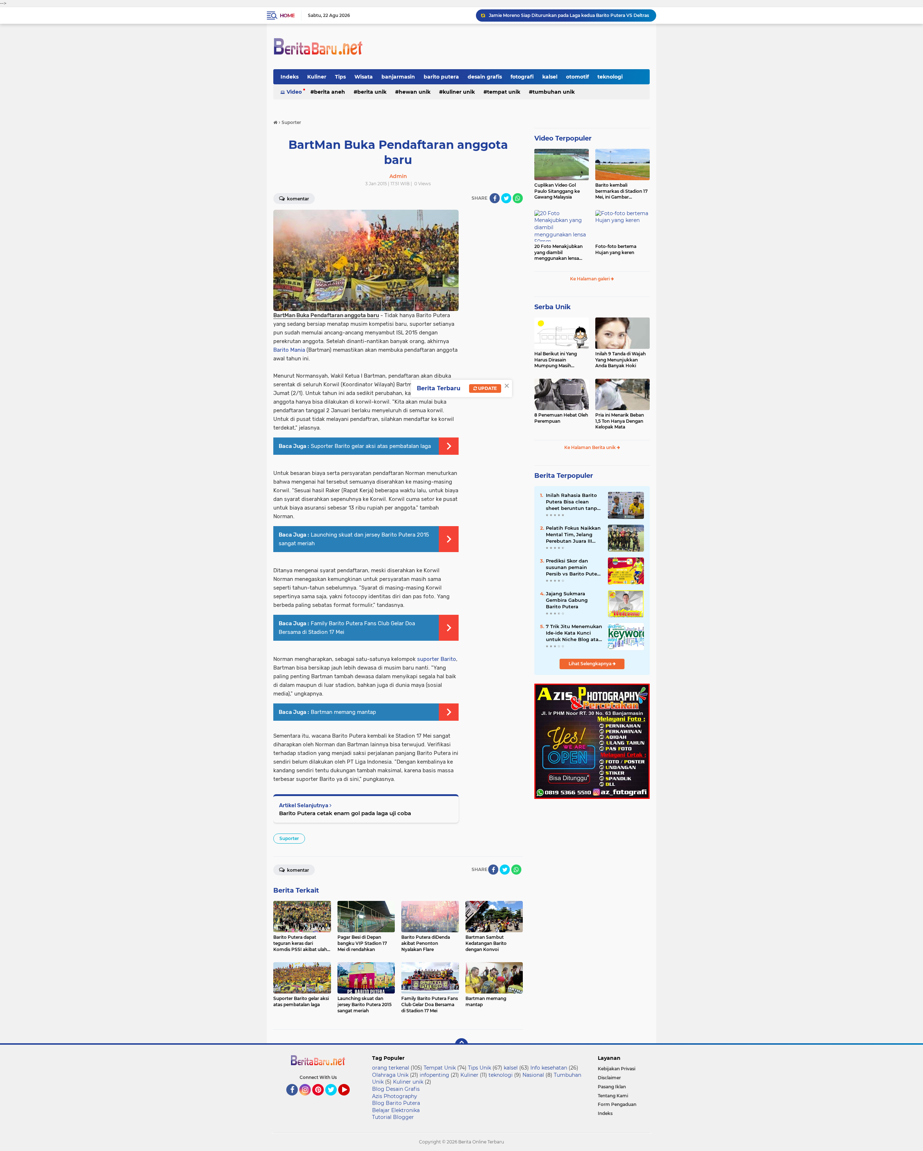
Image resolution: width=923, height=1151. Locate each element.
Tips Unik (479, 1068)
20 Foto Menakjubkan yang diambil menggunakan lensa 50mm (558, 253)
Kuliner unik (459, 92)
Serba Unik (552, 307)
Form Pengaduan (617, 1104)
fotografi (522, 77)
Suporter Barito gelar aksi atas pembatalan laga (371, 446)
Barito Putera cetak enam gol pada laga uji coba (345, 813)
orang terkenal (390, 1068)
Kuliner (316, 77)
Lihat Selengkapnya (591, 663)
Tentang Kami (613, 1095)
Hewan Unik (414, 92)
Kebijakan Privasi (616, 1068)
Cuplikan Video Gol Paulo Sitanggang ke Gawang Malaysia (557, 191)
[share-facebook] (495, 198)
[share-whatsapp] (518, 198)
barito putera (441, 77)
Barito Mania (289, 350)
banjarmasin (398, 77)
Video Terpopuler (563, 138)
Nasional (533, 1075)
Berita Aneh (329, 92)
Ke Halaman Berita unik (590, 447)
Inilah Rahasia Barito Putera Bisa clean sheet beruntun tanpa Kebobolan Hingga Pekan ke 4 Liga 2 (573, 502)
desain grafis (485, 77)
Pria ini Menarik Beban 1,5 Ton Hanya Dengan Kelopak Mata (619, 421)
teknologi (610, 77)
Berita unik (372, 92)
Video (294, 92)
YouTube (348, 1099)
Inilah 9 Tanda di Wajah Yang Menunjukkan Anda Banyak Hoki (620, 360)
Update (487, 388)
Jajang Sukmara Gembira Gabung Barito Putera (567, 600)
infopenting (434, 1075)
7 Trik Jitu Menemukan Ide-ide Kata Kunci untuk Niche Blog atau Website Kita (574, 633)
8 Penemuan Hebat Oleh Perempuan (561, 418)
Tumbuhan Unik (554, 92)
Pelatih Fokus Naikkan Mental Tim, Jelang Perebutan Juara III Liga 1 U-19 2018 (573, 535)
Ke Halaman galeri (590, 278)
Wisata (363, 77)
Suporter (289, 838)
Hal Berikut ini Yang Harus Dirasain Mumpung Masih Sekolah (555, 360)
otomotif (577, 77)
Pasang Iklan (612, 1086)
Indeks (290, 77)
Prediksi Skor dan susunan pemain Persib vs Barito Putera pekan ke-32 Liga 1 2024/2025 (574, 567)
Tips (340, 77)
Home (287, 15)
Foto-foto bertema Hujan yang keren (615, 249)
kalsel (549, 77)
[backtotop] (461, 1044)
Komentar (297, 198)
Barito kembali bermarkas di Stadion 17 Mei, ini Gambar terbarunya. (621, 191)
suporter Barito (436, 659)
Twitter (334, 1099)
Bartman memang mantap (343, 712)
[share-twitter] (506, 198)
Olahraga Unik (390, 1075)
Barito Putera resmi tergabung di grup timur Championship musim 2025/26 (569, 15)
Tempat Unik (503, 92)
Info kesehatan (548, 1068)
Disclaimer (609, 1077)
